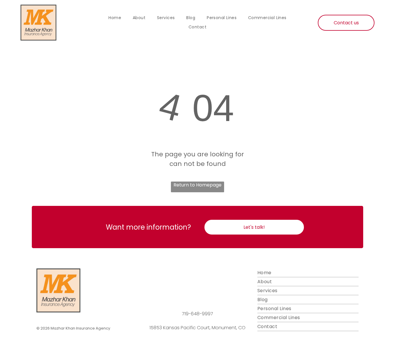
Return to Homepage (197, 185)
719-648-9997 (197, 313)
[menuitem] (115, 18)
